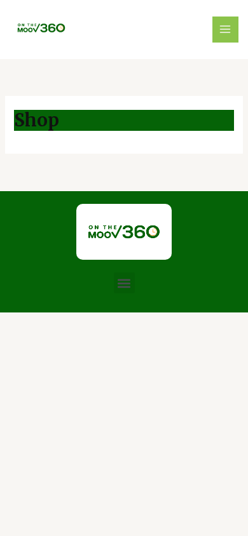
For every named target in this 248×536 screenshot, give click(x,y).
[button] (124, 282)
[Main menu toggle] (225, 30)
